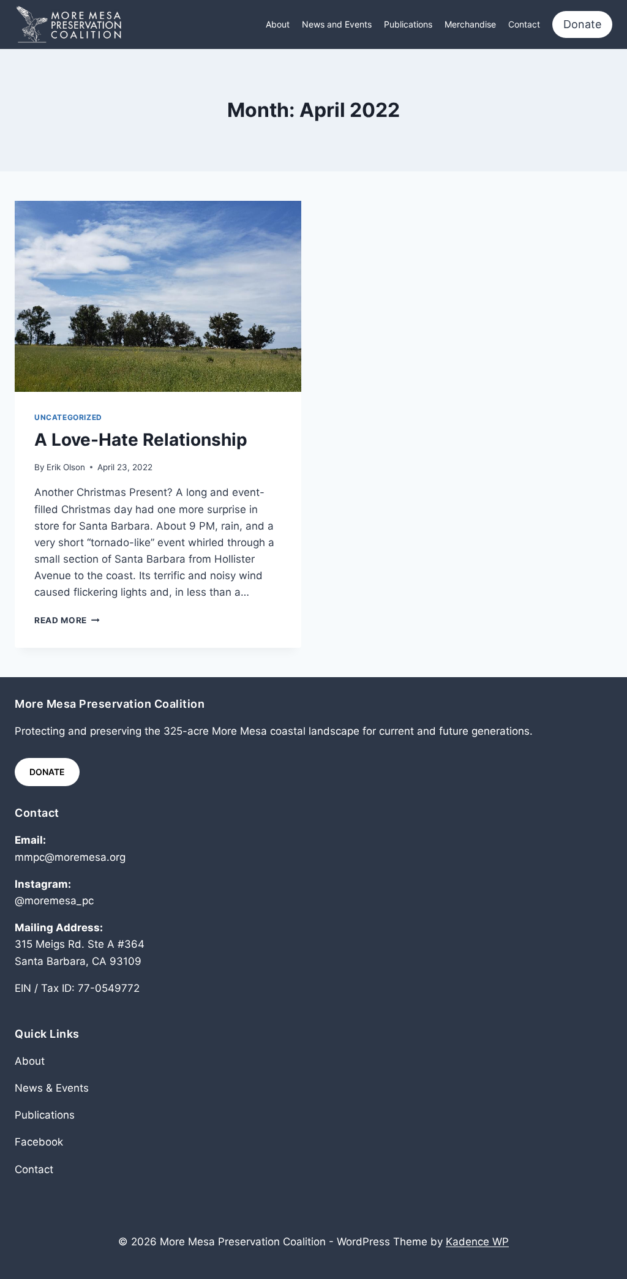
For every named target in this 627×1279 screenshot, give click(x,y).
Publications (408, 24)
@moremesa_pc (54, 901)
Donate (582, 24)
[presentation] (158, 296)
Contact (524, 24)
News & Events (52, 1088)
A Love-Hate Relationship (140, 439)
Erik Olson (66, 467)
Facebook (39, 1142)
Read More (67, 620)
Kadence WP (477, 1242)
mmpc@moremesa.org (70, 857)
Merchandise (470, 24)
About (278, 24)
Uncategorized (68, 417)
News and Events (337, 24)
